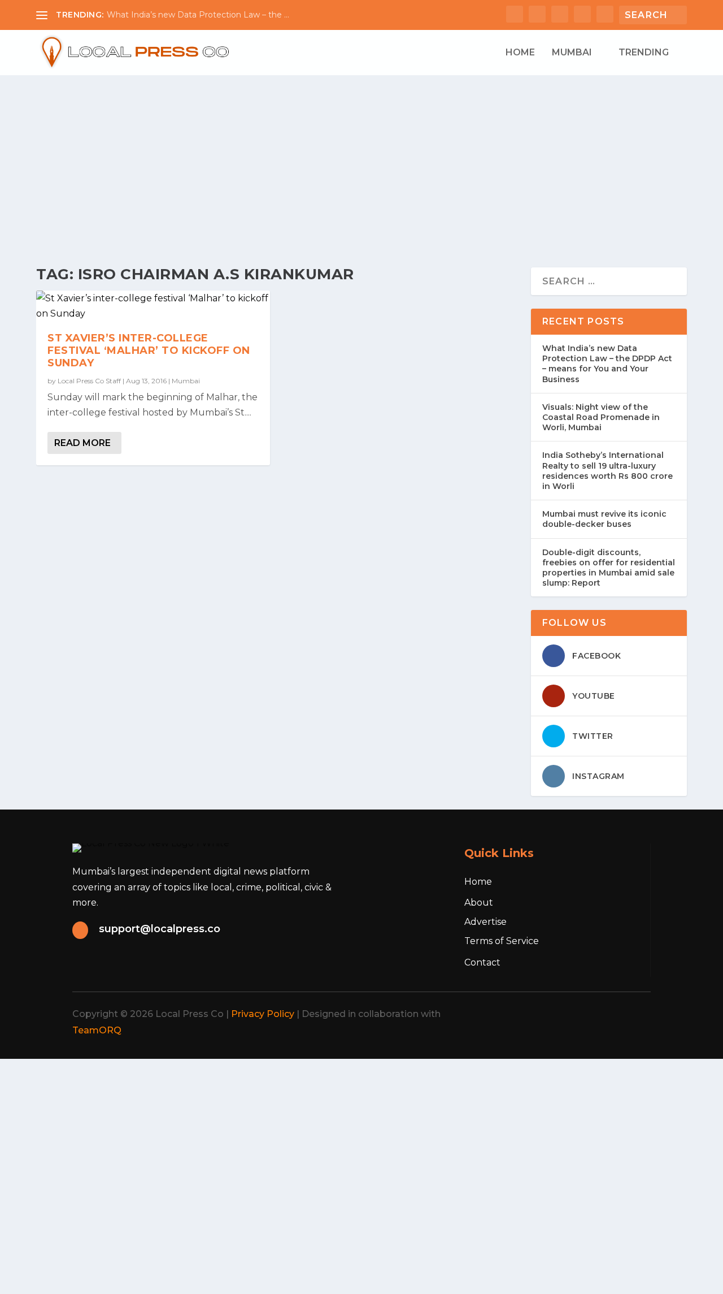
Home (520, 53)
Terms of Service (501, 941)
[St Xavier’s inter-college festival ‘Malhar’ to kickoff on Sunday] (153, 306)
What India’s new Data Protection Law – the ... (198, 15)
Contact (482, 962)
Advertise (485, 921)
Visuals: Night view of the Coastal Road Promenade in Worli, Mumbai (601, 417)
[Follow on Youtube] (634, 1014)
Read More (82, 443)
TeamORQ (96, 1030)
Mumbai (572, 53)
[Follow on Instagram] (584, 1014)
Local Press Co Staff (89, 380)
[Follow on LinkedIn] (609, 1014)
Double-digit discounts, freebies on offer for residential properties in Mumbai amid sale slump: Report (608, 567)
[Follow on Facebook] (534, 1014)
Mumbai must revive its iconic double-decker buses (604, 519)
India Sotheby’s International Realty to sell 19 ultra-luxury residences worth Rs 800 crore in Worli (607, 470)
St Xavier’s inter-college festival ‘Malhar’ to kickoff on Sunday (148, 350)
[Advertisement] (361, 160)
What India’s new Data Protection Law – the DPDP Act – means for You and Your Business (607, 363)
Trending (644, 53)
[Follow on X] (559, 1014)
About (478, 902)
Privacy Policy (262, 1014)
